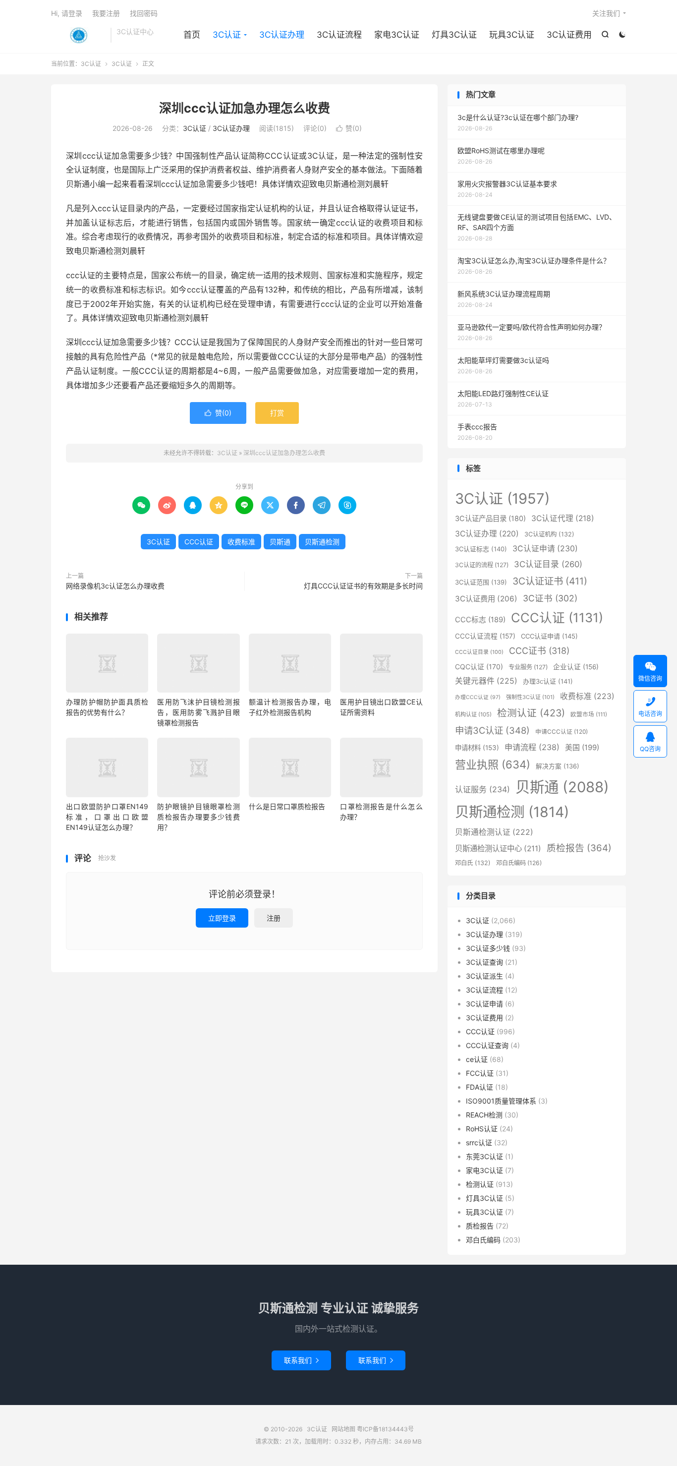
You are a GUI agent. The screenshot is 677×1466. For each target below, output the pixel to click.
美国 (582, 747)
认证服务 (482, 789)
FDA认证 (479, 1087)
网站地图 (343, 1429)
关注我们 (606, 13)
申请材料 (477, 748)
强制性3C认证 (530, 697)
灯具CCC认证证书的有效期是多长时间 (363, 586)
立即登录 (222, 918)
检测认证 (531, 713)
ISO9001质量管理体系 (501, 1101)
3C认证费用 (569, 35)
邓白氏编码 (519, 863)
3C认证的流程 (481, 565)
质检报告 (579, 848)
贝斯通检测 (322, 541)
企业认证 (576, 667)
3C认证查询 (484, 962)
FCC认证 (480, 1073)
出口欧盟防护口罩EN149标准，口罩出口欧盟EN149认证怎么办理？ (107, 816)
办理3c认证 (548, 681)
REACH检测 (484, 1115)
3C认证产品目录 (490, 518)
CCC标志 (480, 619)
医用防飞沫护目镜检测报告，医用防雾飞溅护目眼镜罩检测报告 (198, 712)
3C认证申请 (545, 548)
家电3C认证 (396, 35)
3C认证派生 (484, 976)
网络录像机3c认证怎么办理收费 (115, 586)
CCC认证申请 (549, 636)
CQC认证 (479, 666)
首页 (191, 35)
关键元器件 (486, 681)
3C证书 (550, 598)
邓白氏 (473, 863)
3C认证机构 (549, 534)
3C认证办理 (281, 35)
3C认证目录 (548, 564)
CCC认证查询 (487, 1045)
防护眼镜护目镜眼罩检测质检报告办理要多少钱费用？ (198, 816)
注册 (274, 918)
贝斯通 (280, 541)
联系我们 (301, 1360)
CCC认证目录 (479, 652)
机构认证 (473, 714)
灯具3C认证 (454, 35)
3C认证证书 (549, 581)
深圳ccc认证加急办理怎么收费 (244, 108)
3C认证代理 (562, 518)
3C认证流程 (339, 35)
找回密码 (144, 13)
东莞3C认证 (484, 1156)
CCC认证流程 (485, 636)
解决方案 (557, 766)
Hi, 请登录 (66, 13)
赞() (349, 128)
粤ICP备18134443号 (385, 1429)
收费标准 (241, 541)
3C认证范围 (481, 582)
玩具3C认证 (511, 35)
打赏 (277, 413)
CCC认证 (198, 541)
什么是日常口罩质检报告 (287, 806)
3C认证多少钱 (488, 948)
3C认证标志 (481, 549)
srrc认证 (479, 1142)
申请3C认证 (492, 730)
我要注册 (106, 13)
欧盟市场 (588, 714)
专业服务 (528, 667)
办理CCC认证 (478, 697)
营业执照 (492, 764)
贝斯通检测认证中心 (498, 848)
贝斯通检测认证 (494, 832)
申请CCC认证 (561, 731)
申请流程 (532, 747)
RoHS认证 (482, 1128)
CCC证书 (539, 650)
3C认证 (78, 35)
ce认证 (477, 1059)
